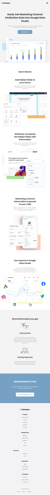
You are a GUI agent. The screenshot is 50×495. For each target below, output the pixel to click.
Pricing (25, 419)
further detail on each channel (28, 340)
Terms (18, 491)
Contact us (25, 482)
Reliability (25, 424)
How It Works (25, 417)
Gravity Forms (25, 438)
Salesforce (25, 435)
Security (25, 427)
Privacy (23, 491)
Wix (25, 443)
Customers (25, 422)
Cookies (29, 491)
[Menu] (47, 3)
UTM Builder (25, 466)
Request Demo (25, 479)
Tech (25, 456)
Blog (25, 464)
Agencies (25, 453)
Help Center (25, 469)
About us (25, 477)
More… (25, 445)
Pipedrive (25, 440)
